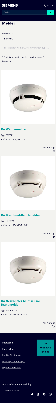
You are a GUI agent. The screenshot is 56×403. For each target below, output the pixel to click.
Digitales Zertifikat (11, 367)
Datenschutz (8, 349)
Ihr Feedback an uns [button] (45, 347)
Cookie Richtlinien (11, 355)
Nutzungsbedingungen (13, 361)
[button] (52, 5)
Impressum (8, 342)
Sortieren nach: (9, 33)
